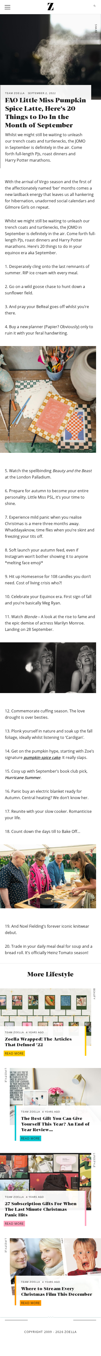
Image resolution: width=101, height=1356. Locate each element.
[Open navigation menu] (7, 7)
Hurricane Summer (22, 777)
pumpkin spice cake (42, 757)
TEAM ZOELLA (14, 1032)
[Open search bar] (93, 7)
